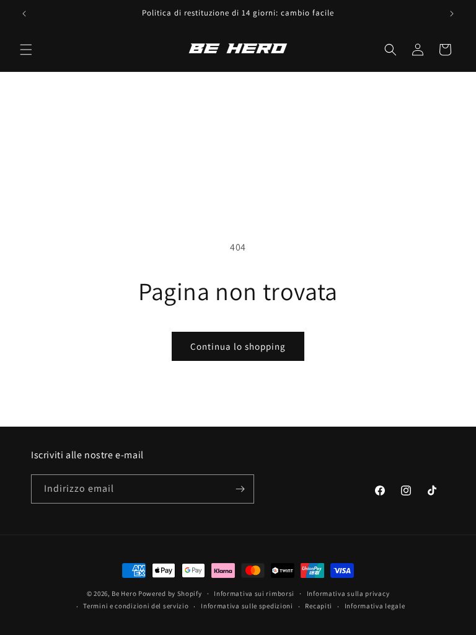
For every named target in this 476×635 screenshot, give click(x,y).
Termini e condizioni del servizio (135, 606)
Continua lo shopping (238, 346)
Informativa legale (375, 606)
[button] (26, 49)
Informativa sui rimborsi (254, 593)
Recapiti (318, 606)
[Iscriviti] (239, 489)
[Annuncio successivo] (451, 13)
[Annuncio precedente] (24, 13)
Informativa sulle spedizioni (247, 606)
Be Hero (124, 593)
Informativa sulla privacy (348, 593)
